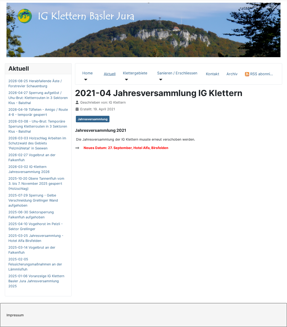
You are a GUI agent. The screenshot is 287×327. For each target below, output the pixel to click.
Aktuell (110, 74)
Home (87, 73)
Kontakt (212, 74)
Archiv (232, 74)
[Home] (85, 79)
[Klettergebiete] (125, 79)
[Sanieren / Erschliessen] (159, 79)
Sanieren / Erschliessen (177, 73)
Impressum (15, 315)
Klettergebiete (135, 73)
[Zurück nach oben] (280, 319)
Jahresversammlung (93, 119)
